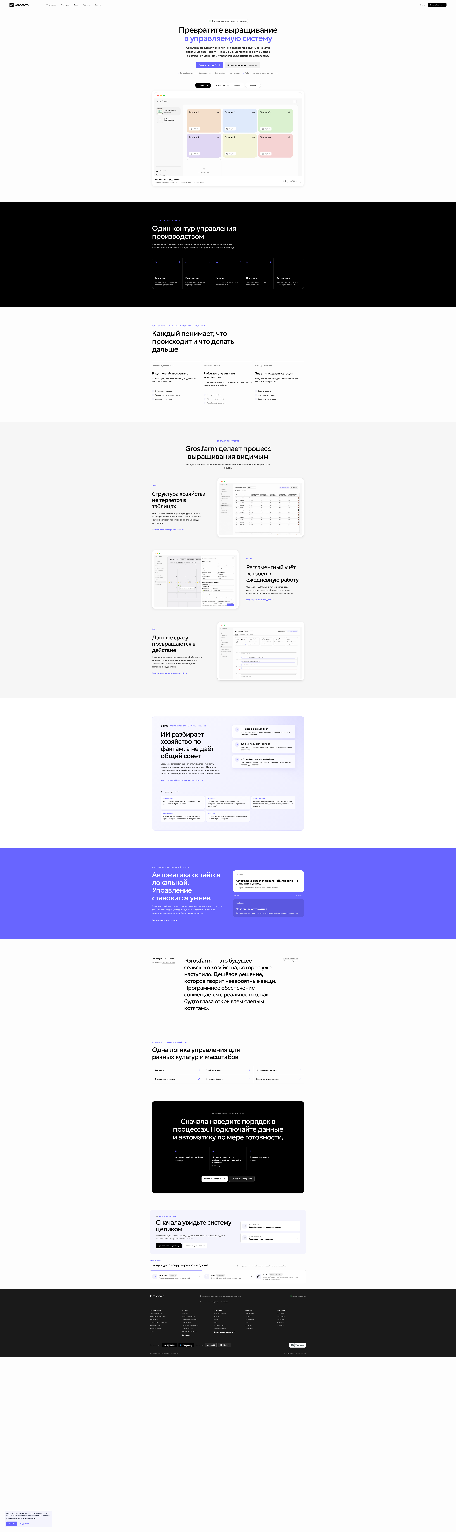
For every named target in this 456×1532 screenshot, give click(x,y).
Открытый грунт (214, 1079)
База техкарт (249, 1319)
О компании (51, 5)
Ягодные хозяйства (266, 1070)
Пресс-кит (280, 1319)
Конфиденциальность (156, 1353)
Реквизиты (280, 1325)
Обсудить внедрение (242, 1179)
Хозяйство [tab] (203, 85)
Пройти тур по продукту (167, 1246)
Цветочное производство (190, 1325)
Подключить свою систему (223, 1332)
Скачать (98, 5)
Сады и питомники (165, 1079)
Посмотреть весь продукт (260, 600)
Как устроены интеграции (166, 920)
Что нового (249, 1325)
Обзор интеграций (220, 1314)
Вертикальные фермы (268, 1079)
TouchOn (216, 1316)
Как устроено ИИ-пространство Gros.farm (182, 780)
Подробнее (24, 1524)
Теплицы (159, 1070)
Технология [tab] (220, 85)
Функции (65, 5)
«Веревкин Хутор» (168, 962)
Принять (11, 1524)
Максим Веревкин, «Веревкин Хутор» (290, 959)
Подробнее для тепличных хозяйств (171, 673)
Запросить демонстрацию (195, 1246)
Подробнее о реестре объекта (167, 529)
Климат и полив (155, 1328)
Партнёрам (281, 1316)
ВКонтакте (225, 1302)
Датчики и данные (220, 1325)
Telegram (215, 1302)
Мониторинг (154, 1319)
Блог (247, 1322)
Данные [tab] (252, 85)
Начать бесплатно (437, 5)
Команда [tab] (236, 85)
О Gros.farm (281, 1314)
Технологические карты (158, 1316)
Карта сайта (174, 1353)
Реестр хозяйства (156, 1314)
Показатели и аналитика (158, 1322)
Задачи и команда (156, 1325)
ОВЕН (216, 1319)
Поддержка (249, 1328)
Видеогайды (249, 1314)
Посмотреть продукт (242, 65)
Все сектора (186, 1335)
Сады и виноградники (189, 1319)
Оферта (166, 1353)
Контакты (280, 1322)
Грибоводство (213, 1070)
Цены (76, 5)
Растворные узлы (220, 1328)
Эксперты (248, 1316)
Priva (215, 1322)
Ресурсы (86, 5)
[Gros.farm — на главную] (19, 5)
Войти (422, 5)
